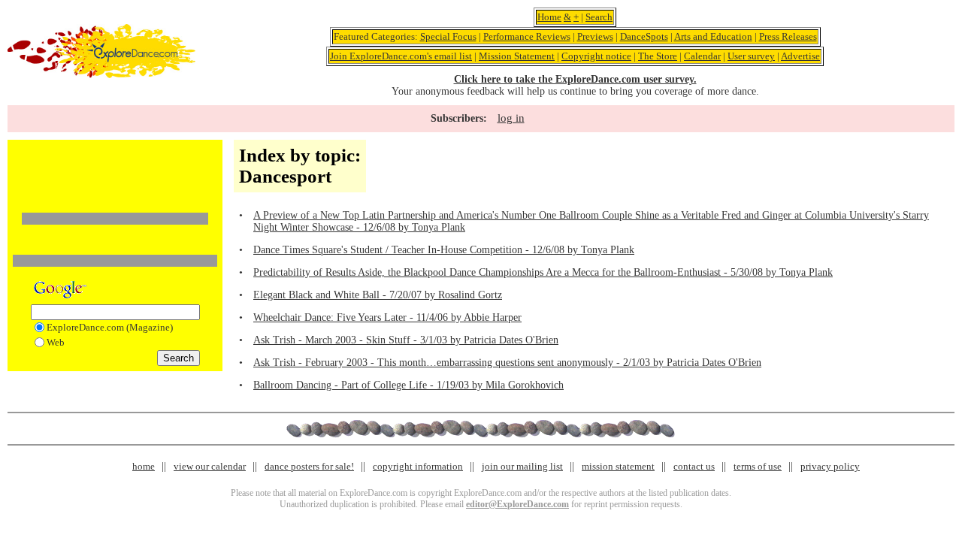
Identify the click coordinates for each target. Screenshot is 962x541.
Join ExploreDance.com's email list (401, 56)
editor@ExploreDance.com (517, 504)
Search (599, 17)
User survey (751, 56)
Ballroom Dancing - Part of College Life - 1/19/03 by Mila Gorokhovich (408, 385)
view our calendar (210, 466)
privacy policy (830, 466)
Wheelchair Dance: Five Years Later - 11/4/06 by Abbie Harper (387, 317)
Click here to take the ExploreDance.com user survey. (575, 79)
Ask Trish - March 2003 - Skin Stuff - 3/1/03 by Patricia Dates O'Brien (405, 340)
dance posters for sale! (309, 466)
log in (511, 118)
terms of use (758, 466)
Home (549, 17)
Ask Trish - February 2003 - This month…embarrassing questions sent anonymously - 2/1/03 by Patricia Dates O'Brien (507, 362)
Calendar (702, 56)
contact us (694, 466)
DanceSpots (644, 36)
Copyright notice (596, 56)
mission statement (618, 466)
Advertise (800, 56)
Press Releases (788, 36)
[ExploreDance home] (101, 74)
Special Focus (448, 36)
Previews (595, 36)
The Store (657, 56)
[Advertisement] (115, 167)
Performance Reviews (526, 36)
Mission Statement (517, 56)
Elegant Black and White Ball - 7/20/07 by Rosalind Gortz (377, 295)
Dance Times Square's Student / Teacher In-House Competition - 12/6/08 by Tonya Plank (443, 249)
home (143, 466)
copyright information (418, 466)
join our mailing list (522, 466)
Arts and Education (713, 36)
